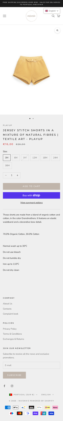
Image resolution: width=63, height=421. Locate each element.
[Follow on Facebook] (4, 385)
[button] (52, 10)
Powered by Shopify (42, 401)
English (46, 395)
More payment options (32, 202)
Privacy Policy (10, 328)
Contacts (7, 308)
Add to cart (31, 186)
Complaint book (10, 313)
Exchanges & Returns (13, 339)
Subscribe (14, 375)
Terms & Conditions (12, 333)
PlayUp (7, 125)
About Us (7, 303)
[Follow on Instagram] (12, 385)
